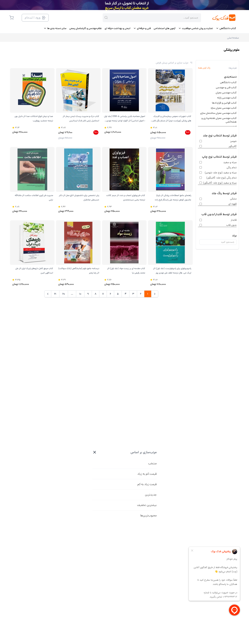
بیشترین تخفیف (147, 505)
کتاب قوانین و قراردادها (224, 103)
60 (63, 294)
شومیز (233, 141)
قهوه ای (232, 204)
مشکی (233, 199)
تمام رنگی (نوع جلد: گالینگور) (221, 178)
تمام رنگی (232, 167)
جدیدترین (151, 495)
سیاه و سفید (230, 162)
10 (80, 294)
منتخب (152, 463)
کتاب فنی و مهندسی (226, 87)
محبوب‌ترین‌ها (148, 515)
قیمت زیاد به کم (147, 484)
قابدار (234, 220)
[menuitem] (226, 28)
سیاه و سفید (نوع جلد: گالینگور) (220, 183)
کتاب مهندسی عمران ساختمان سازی (218, 113)
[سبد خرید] (11, 18)
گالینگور (233, 146)
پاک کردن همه (204, 67)
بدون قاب (231, 225)
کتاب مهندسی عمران (226, 92)
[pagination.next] (47, 293)
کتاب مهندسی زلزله (227, 98)
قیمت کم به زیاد (147, 474)
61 (55, 294)
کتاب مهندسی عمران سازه (224, 108)
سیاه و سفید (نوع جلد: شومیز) (221, 172)
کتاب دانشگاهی (228, 82)
